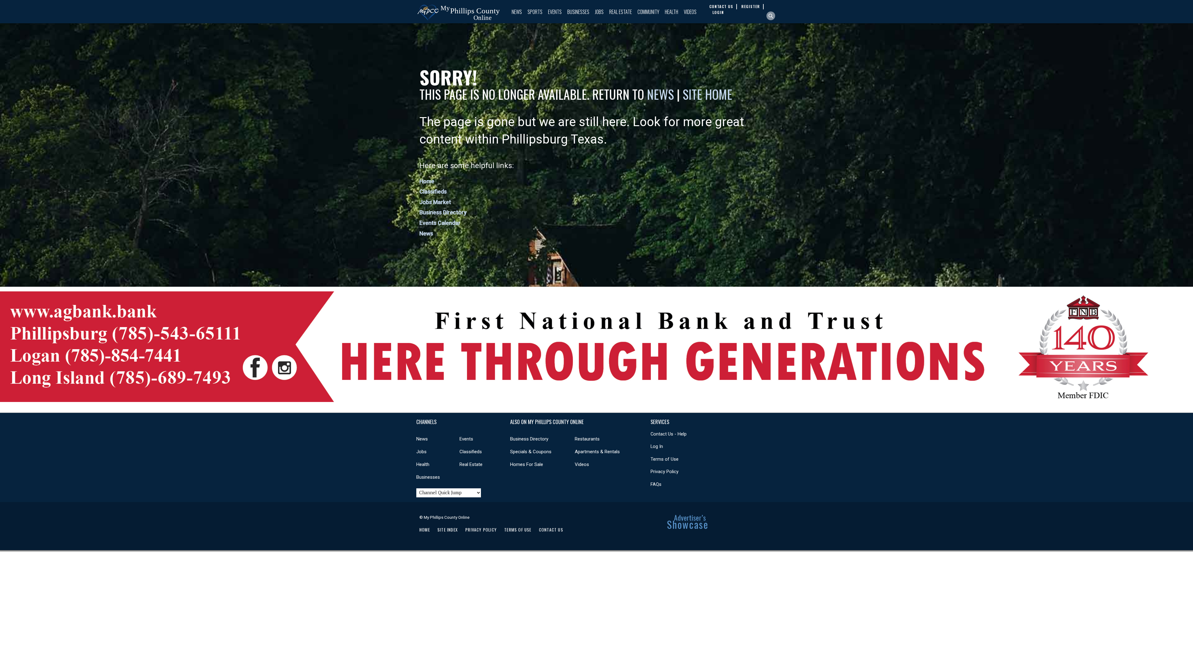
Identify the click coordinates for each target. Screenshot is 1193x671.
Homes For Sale (526, 464)
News (517, 12)
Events (555, 12)
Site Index (447, 530)
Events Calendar (439, 223)
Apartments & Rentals (597, 451)
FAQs (656, 484)
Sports (535, 12)
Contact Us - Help (669, 434)
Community (648, 12)
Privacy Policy (665, 471)
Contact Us (551, 530)
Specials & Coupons (530, 451)
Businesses (578, 12)
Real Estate (620, 12)
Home (426, 181)
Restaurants (587, 439)
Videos (690, 12)
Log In (657, 446)
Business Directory (443, 212)
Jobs (599, 12)
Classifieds (433, 191)
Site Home (707, 94)
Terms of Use (665, 459)
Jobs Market (435, 202)
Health (671, 12)
